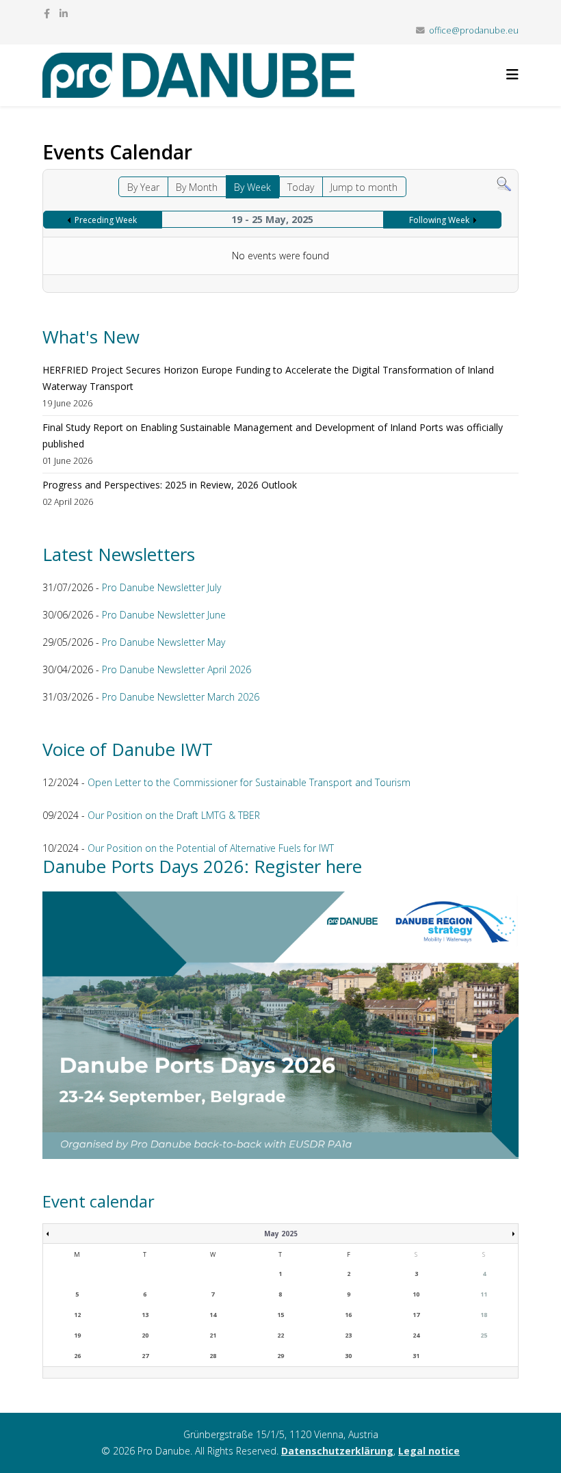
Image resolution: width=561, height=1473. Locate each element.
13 (145, 1314)
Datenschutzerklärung (337, 1450)
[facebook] (47, 13)
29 (280, 1355)
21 (212, 1335)
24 (416, 1335)
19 (77, 1335)
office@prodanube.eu (474, 30)
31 (416, 1355)
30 (348, 1355)
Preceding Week (106, 220)
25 (483, 1335)
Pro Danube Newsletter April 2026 (176, 669)
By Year (143, 187)
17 (416, 1314)
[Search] (504, 184)
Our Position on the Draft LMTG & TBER (174, 815)
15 (280, 1314)
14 (212, 1314)
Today (300, 187)
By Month (197, 187)
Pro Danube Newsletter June (164, 614)
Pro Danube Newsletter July (161, 587)
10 (416, 1294)
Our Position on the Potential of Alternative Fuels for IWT (211, 848)
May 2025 (281, 1233)
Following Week (439, 220)
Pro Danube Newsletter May (163, 642)
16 (348, 1314)
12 (77, 1314)
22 (280, 1335)
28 (212, 1355)
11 (483, 1294)
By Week (252, 187)
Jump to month (363, 187)
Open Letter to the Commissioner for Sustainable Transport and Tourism (249, 782)
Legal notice (429, 1450)
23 (348, 1335)
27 (145, 1355)
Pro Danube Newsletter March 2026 (180, 696)
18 (483, 1314)
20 (145, 1335)
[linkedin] (64, 13)
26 (77, 1355)
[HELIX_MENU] (512, 74)
